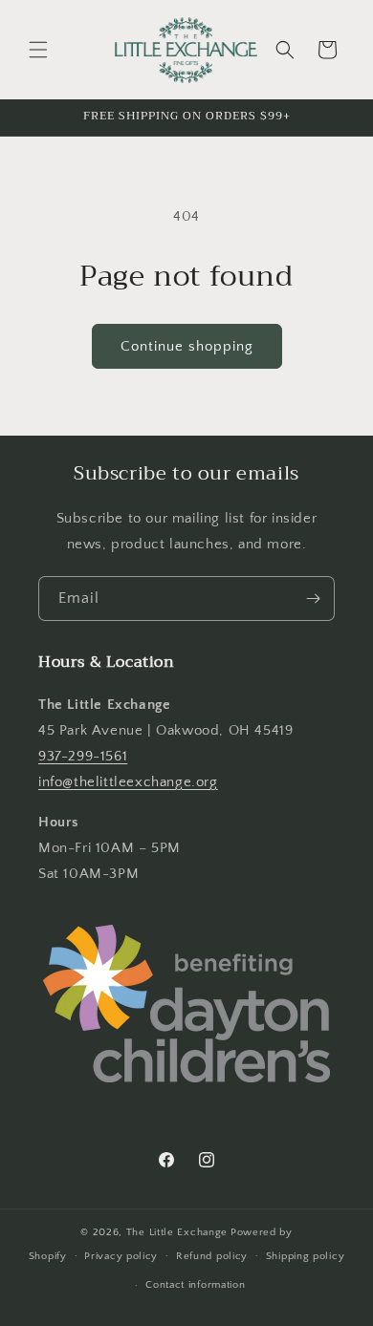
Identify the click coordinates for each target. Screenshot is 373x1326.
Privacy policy (121, 1256)
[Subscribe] (313, 598)
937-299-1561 (82, 756)
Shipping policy (305, 1256)
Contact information (195, 1285)
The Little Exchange (177, 1232)
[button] (38, 50)
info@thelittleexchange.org (128, 782)
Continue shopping (187, 346)
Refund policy (212, 1256)
